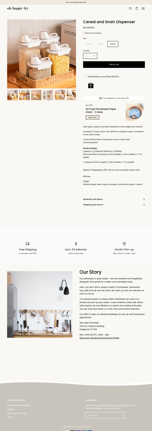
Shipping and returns (93, 204)
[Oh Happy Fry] (17, 8)
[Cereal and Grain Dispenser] (12, 95)
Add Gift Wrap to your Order (103, 77)
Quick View (92, 117)
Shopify (87, 427)
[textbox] (114, 155)
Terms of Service (16, 400)
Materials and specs (93, 199)
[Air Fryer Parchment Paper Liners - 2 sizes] (134, 112)
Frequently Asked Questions (19, 405)
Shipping (11, 409)
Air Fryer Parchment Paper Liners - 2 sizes (101, 110)
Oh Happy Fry (71, 427)
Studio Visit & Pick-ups (16, 413)
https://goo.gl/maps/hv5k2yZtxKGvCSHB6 (99, 338)
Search (10, 417)
